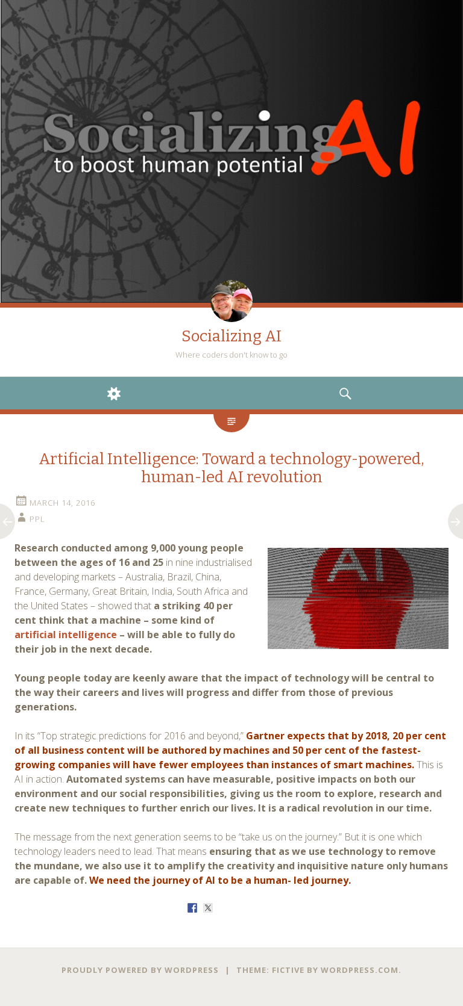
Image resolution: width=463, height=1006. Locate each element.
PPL (37, 519)
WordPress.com (359, 969)
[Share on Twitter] (208, 908)
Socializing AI (231, 336)
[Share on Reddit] (223, 908)
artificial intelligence (65, 634)
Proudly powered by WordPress (140, 969)
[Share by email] (271, 908)
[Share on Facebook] (192, 908)
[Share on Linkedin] (255, 908)
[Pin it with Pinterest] (239, 908)
